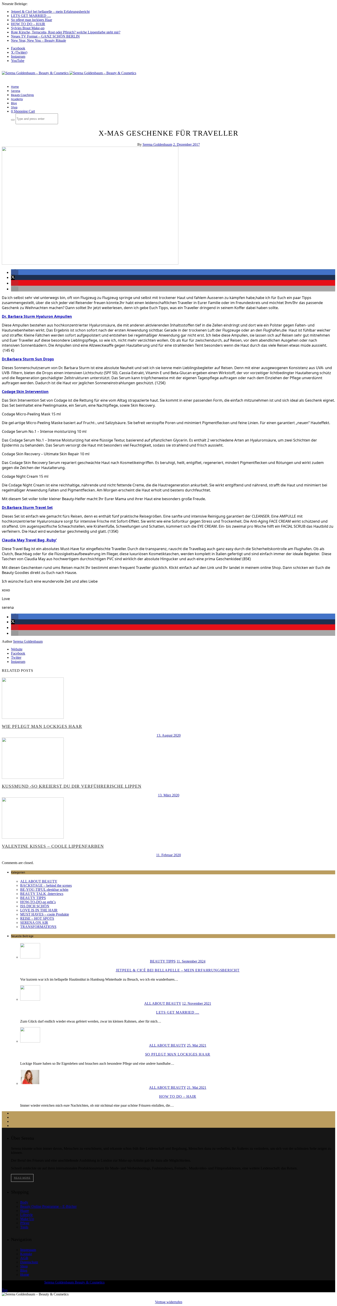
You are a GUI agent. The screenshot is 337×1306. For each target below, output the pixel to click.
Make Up (27, 1219)
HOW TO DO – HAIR (28, 24)
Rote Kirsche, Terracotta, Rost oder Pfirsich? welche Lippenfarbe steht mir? (65, 32)
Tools (24, 1227)
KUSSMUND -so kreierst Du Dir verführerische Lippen (71, 786)
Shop (14, 107)
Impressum (28, 1250)
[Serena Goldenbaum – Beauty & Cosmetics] (69, 73)
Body (24, 1202)
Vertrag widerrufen (168, 1302)
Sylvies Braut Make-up (27, 28)
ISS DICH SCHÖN (34, 906)
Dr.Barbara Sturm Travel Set (27, 507)
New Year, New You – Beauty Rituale (38, 40)
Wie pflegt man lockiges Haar (42, 726)
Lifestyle (26, 1215)
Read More (22, 1178)
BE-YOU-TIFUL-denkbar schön (44, 890)
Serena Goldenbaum (157, 144)
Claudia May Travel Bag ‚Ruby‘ (29, 540)
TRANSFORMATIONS (38, 927)
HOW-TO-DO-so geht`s (38, 902)
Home (15, 87)
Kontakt (26, 1254)
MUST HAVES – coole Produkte (44, 914)
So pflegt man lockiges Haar (31, 20)
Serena (15, 91)
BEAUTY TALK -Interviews (41, 894)
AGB (24, 1258)
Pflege (24, 1223)
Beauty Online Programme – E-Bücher (48, 1206)
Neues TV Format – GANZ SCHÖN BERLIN (45, 36)
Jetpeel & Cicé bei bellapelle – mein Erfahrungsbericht (50, 12)
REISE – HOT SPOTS (37, 918)
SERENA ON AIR (34, 923)
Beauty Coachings (22, 95)
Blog (14, 103)
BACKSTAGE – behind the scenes (46, 885)
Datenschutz (29, 1262)
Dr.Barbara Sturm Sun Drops (28, 359)
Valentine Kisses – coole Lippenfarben (53, 846)
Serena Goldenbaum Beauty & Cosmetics (74, 1282)
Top (5, 1290)
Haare (24, 1211)
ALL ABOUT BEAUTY (38, 881)
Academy (17, 99)
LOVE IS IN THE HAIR (39, 910)
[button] (14, 272)
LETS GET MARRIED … (31, 16)
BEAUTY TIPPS (33, 898)
